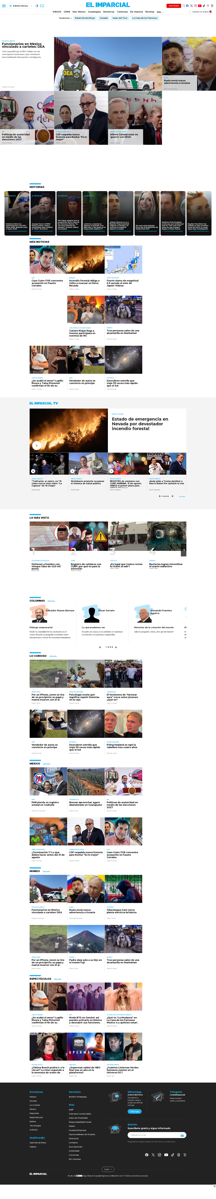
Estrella (110, 378)
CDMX (67, 12)
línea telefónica (38, 849)
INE (3, 132)
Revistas (149, 12)
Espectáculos (36, 1117)
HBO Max (72, 1065)
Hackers (110, 907)
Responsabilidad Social (80, 1122)
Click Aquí (134, 1112)
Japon (71, 957)
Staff (71, 1109)
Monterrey (108, 12)
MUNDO (35, 871)
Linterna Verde (113, 1065)
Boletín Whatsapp (78, 1097)
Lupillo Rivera (37, 378)
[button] (183, 550)
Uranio (152, 560)
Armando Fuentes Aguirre (161, 612)
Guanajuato (74, 799)
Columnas (122, 12)
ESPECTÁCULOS (40, 978)
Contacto (73, 1142)
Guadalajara (94, 12)
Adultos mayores (76, 692)
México (33, 1097)
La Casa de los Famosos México (119, 1015)
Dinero (33, 1109)
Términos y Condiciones (165, 1142)
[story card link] (108, 64)
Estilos (33, 1121)
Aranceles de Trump (118, 132)
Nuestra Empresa (77, 1130)
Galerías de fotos (38, 1142)
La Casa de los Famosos (144, 18)
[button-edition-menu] (190, 11)
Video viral (36, 692)
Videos (33, 1147)
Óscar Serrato (106, 610)
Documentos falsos (40, 560)
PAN (33, 799)
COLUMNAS (37, 600)
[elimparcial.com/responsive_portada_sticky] (214, 1186)
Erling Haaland (113, 742)
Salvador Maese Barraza (60, 610)
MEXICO (35, 763)
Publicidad (74, 1151)
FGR (33, 278)
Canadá (104, 18)
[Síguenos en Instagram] (196, 5)
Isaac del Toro (120, 18)
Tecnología (35, 1125)
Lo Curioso (35, 1105)
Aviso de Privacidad (78, 1118)
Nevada (72, 278)
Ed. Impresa (136, 12)
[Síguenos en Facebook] (187, 5)
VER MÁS (51, 601)
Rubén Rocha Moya (85, 18)
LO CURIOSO (38, 655)
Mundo (109, 328)
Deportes (34, 1113)
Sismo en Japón (113, 278)
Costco (113, 560)
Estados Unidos (8, 41)
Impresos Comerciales (80, 1114)
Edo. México (79, 12)
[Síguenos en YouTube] (200, 5)
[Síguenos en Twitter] (191, 5)
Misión (72, 1126)
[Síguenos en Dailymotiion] (185, 1154)
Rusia (166, 78)
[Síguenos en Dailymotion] (212, 5)
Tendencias (111, 692)
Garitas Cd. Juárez (200, 12)
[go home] (38, 1173)
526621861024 (135, 1095)
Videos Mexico (37, 479)
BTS (70, 1015)
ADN (70, 378)
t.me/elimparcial (177, 1095)
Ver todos (182, 496)
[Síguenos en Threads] (208, 5)
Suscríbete (174, 6)
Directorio (74, 1138)
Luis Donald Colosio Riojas (80, 328)
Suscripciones (75, 1147)
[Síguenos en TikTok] (204, 5)
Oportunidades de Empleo (82, 1134)
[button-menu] (4, 6)
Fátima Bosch (37, 1065)
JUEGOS (57, 12)
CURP (73, 560)
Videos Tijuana (118, 414)
